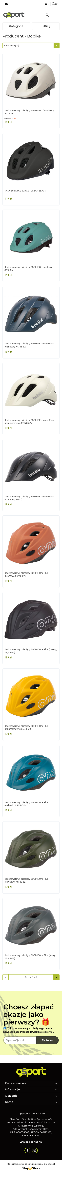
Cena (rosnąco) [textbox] (11, 45)
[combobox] (31, 45)
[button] (55, 4)
